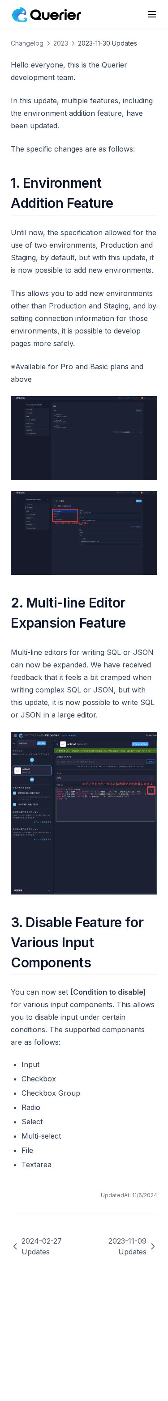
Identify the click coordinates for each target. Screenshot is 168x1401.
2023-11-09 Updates (127, 1246)
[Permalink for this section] (121, 203)
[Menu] (152, 14)
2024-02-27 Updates (42, 1246)
